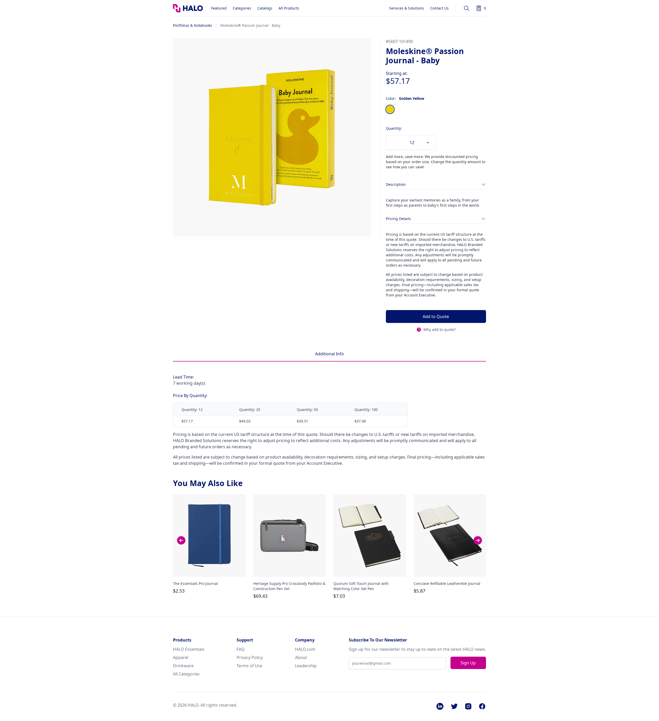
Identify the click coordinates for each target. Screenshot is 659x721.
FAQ (241, 649)
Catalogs (264, 8)
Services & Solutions (406, 8)
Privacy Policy (250, 657)
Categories (242, 8)
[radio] (390, 109)
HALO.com (305, 649)
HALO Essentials (188, 649)
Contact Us (439, 8)
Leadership (306, 666)
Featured (219, 8)
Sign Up (468, 663)
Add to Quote (436, 316)
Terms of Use (249, 666)
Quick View (209, 568)
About (301, 657)
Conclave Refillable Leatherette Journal (447, 583)
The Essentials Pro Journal (195, 583)
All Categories (186, 674)
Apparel (180, 657)
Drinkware (183, 666)
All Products (289, 8)
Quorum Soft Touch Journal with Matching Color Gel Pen (361, 586)
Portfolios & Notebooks (192, 25)
